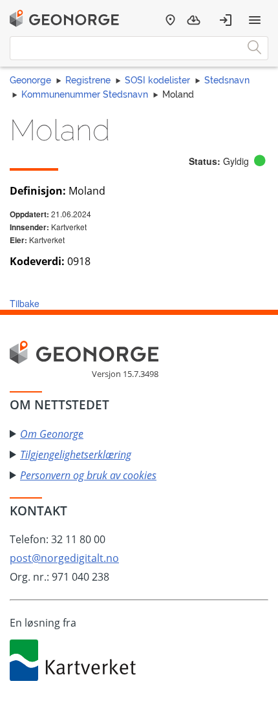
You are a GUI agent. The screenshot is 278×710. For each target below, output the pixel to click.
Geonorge (30, 80)
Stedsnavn (227, 80)
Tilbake (24, 303)
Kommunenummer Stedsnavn (84, 94)
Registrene (88, 80)
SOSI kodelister (157, 80)
